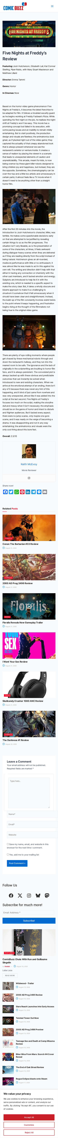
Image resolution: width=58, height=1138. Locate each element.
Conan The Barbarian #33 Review (20, 544)
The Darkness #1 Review (16, 740)
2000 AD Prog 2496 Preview (29, 1029)
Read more (10, 976)
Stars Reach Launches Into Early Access (35, 1006)
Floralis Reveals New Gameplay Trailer (23, 622)
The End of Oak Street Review (30, 1067)
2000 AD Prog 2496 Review (18, 583)
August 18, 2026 (24, 999)
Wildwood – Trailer (25, 983)
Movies (8, 656)
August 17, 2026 (24, 1082)
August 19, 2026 (22, 966)
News (7, 617)
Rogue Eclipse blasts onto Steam (31, 1079)
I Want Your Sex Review (15, 661)
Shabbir (7, 966)
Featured (9, 953)
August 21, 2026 (10, 548)
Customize (29, 1125)
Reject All (29, 1132)
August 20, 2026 (11, 744)
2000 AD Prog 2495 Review (29, 995)
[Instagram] (29, 478)
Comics (8, 538)
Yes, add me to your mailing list (24, 854)
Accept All (29, 1117)
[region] (29, 1114)
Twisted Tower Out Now (27, 1018)
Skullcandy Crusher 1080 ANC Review (23, 701)
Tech (7, 695)
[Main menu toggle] (52, 6)
